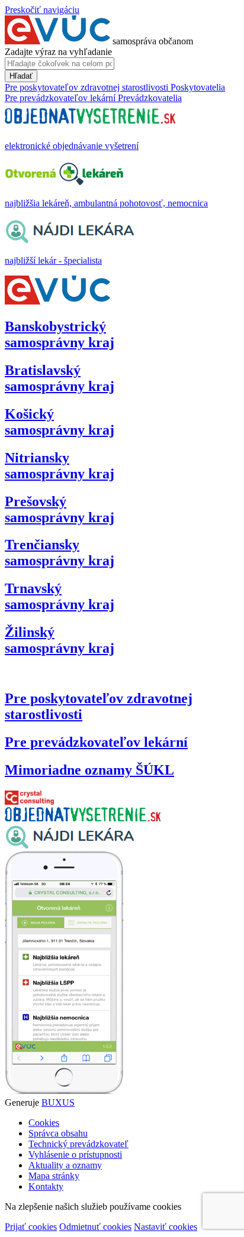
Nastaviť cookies (165, 1227)
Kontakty (45, 1186)
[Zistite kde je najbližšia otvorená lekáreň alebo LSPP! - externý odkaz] (64, 1092)
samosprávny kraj (59, 334)
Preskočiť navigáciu (42, 10)
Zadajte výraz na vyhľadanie (58, 52)
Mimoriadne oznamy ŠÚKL (89, 770)
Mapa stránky (53, 1176)
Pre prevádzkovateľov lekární (96, 742)
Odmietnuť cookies (95, 1227)
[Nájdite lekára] (69, 846)
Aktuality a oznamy (65, 1165)
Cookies (43, 1123)
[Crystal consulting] (29, 801)
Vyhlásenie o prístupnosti (75, 1154)
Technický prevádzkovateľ (78, 1144)
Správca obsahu (58, 1133)
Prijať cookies (31, 1227)
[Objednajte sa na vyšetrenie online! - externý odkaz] (82, 818)
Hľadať (21, 76)
